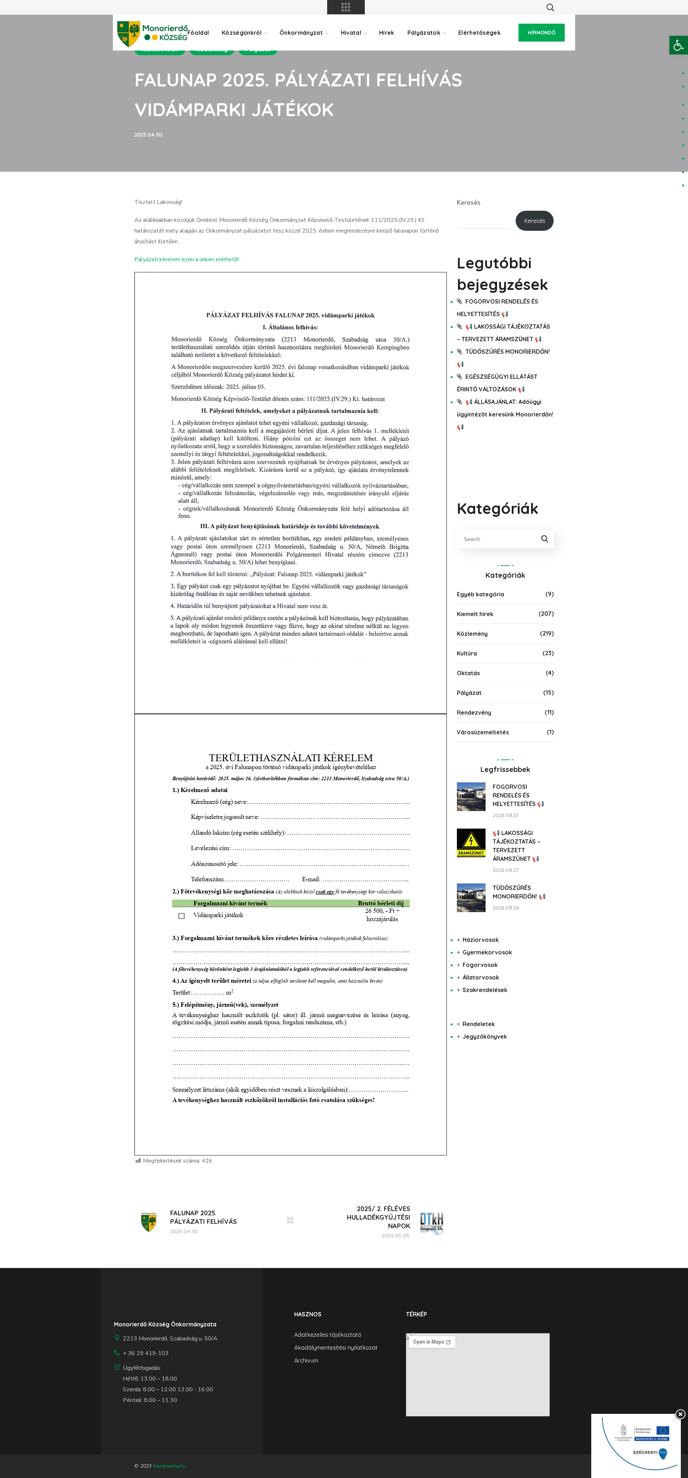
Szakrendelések (485, 989)
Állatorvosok (481, 977)
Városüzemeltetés (483, 732)
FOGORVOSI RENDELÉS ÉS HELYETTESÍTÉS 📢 (518, 795)
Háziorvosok (481, 939)
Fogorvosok (480, 964)
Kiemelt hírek (475, 614)
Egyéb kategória (480, 594)
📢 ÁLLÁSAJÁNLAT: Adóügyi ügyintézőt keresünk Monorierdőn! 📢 (505, 414)
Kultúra (467, 653)
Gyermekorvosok (487, 952)
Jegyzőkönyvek (485, 1036)
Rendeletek (479, 1024)
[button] (678, 45)
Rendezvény (474, 712)
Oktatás (468, 673)
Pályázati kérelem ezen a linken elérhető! (186, 259)
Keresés (469, 202)
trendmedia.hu (169, 1466)
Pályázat (469, 692)
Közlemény (472, 633)
